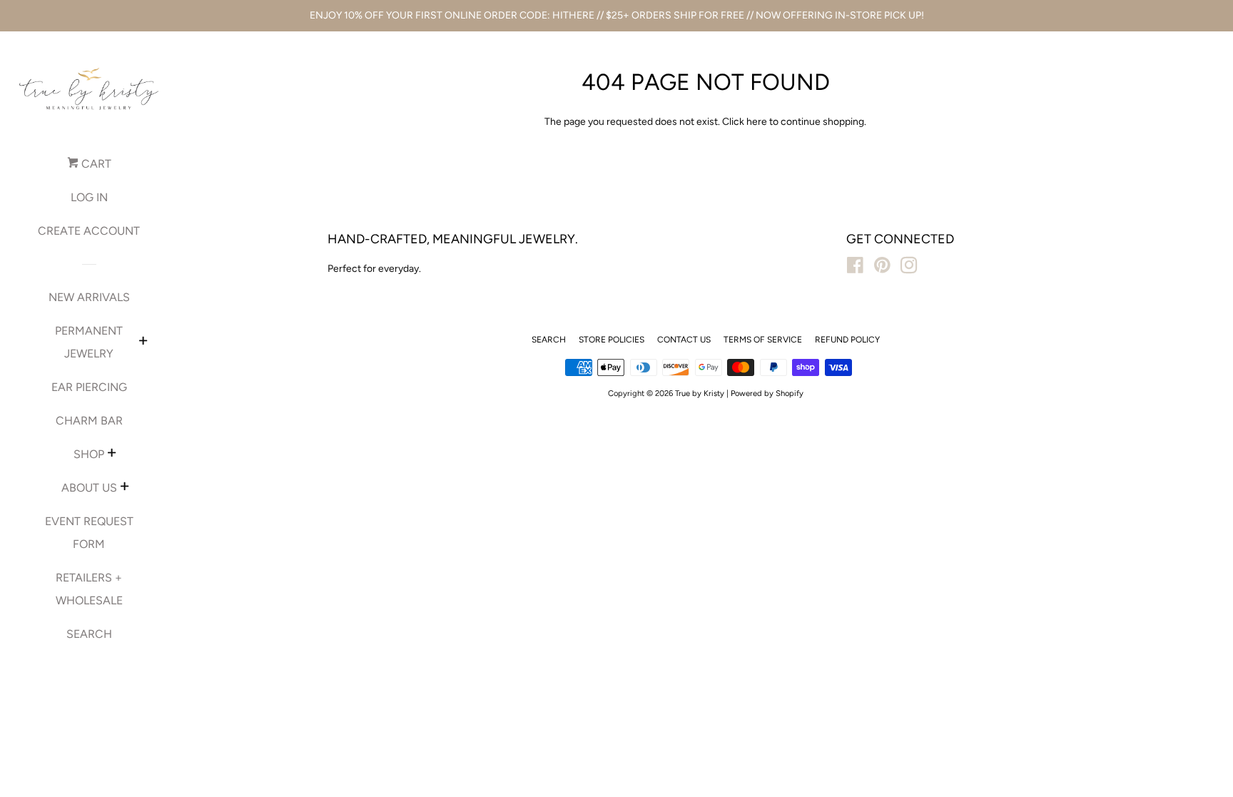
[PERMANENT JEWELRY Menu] (143, 342)
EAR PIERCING (89, 387)
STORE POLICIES (611, 340)
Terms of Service (763, 340)
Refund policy (847, 340)
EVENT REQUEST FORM (89, 532)
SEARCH (89, 634)
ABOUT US (89, 487)
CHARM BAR (89, 420)
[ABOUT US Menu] (124, 488)
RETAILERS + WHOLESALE (89, 589)
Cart (94, 164)
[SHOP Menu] (111, 454)
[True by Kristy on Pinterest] (882, 269)
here (756, 122)
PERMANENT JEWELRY (89, 342)
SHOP (88, 454)
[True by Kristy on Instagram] (909, 269)
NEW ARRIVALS (89, 297)
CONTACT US (684, 340)
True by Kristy (699, 393)
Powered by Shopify (767, 393)
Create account (89, 231)
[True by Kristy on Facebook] (855, 269)
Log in (89, 197)
